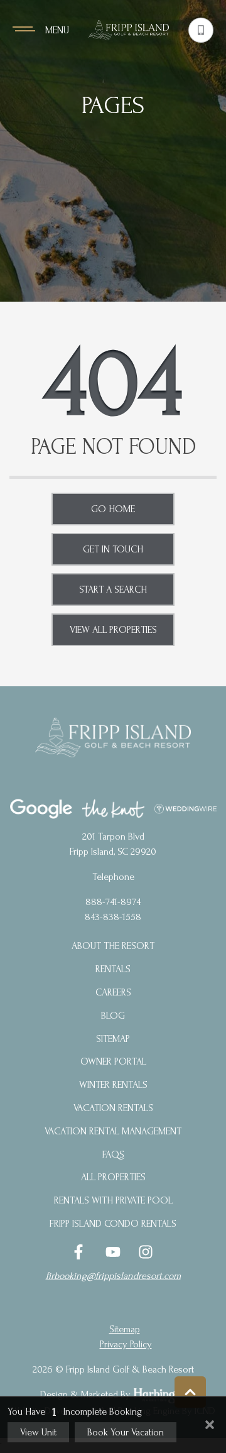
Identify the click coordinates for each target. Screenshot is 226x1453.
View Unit (38, 1432)
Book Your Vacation (125, 1432)
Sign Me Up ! (113, 238)
